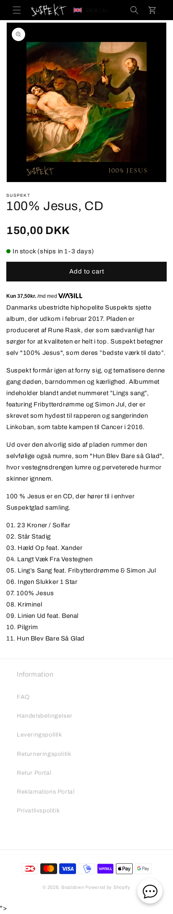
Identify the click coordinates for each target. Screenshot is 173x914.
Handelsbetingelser (45, 716)
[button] (17, 10)
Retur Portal (34, 773)
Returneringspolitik (44, 754)
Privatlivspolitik (38, 810)
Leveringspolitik (39, 735)
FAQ (23, 697)
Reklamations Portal (45, 792)
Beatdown (72, 887)
